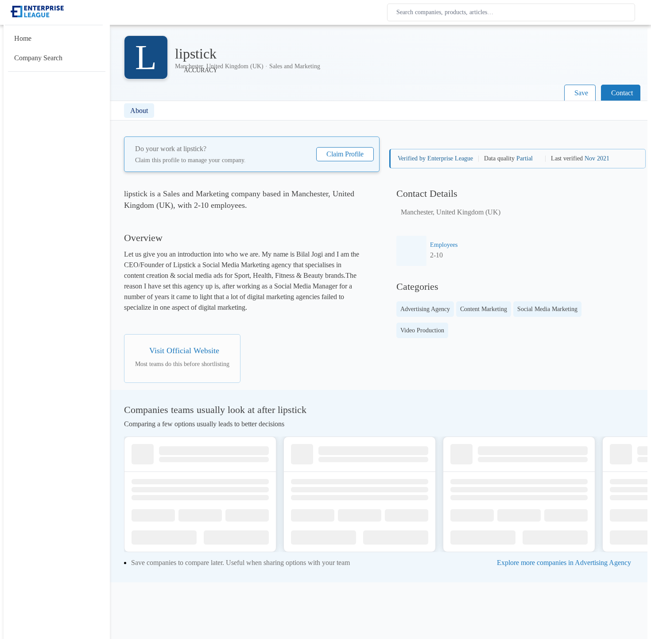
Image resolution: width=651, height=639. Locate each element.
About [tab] (139, 110)
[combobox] (512, 12)
